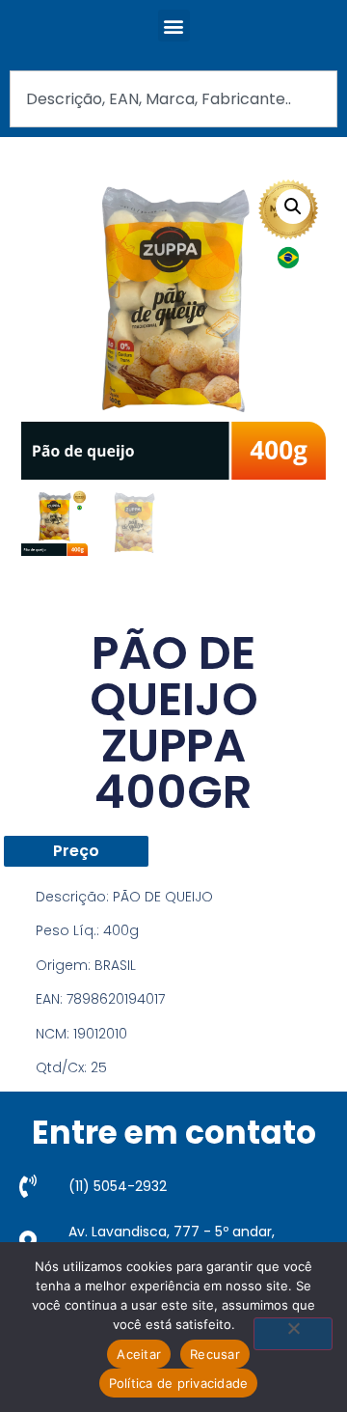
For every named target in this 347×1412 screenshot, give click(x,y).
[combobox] (173, 98)
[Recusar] (293, 1333)
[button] (174, 26)
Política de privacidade (179, 1383)
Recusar (215, 1354)
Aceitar (139, 1354)
